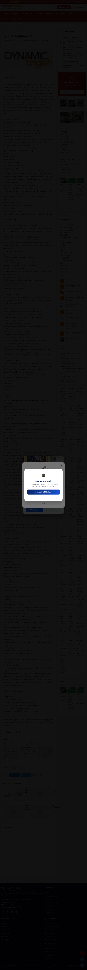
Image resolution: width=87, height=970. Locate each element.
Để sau (43, 497)
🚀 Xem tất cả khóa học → (43, 492)
